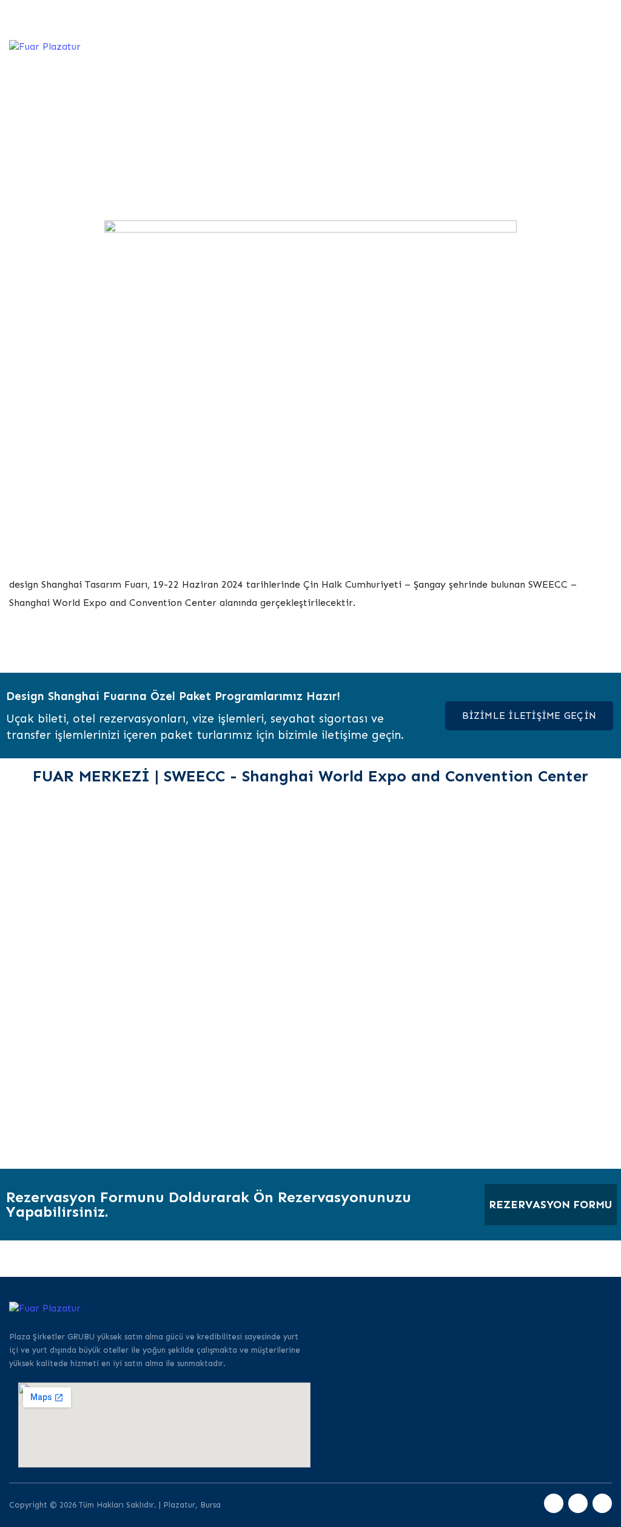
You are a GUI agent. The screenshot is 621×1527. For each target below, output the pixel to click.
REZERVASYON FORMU (551, 1204)
